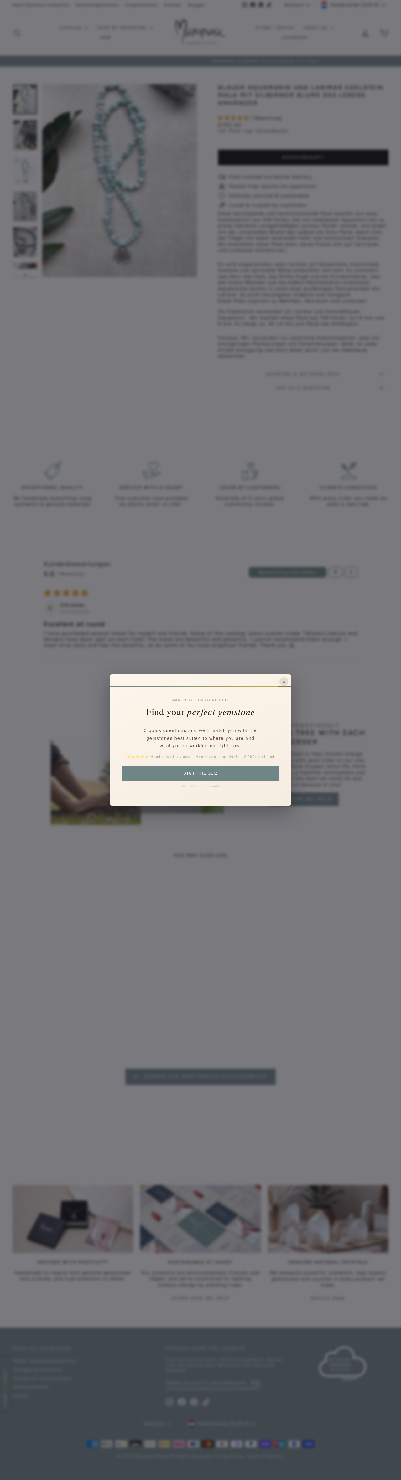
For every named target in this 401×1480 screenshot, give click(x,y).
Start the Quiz (200, 773)
